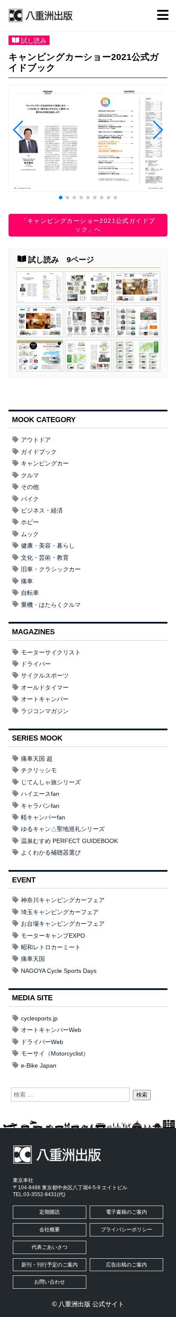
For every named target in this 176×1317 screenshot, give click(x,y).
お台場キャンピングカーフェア (63, 923)
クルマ (30, 475)
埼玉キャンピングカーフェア (60, 912)
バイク (30, 498)
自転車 (30, 592)
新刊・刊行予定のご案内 (49, 1265)
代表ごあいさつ (49, 1247)
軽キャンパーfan (43, 817)
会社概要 (49, 1230)
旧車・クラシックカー (51, 569)
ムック (30, 534)
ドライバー (36, 663)
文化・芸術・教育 (45, 557)
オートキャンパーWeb (51, 1029)
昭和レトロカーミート (51, 947)
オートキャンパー (45, 699)
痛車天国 (33, 958)
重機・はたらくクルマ (51, 604)
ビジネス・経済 (42, 510)
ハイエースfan (40, 793)
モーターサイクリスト (51, 652)
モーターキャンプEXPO (53, 935)
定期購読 (49, 1212)
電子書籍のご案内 (126, 1212)
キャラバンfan (40, 805)
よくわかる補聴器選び (51, 852)
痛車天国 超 (37, 758)
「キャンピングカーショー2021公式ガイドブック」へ (88, 225)
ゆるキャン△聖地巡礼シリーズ (63, 828)
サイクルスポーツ (45, 675)
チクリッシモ (39, 770)
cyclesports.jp (39, 1018)
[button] (60, 197)
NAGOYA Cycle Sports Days (59, 970)
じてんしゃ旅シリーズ (51, 782)
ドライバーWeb (42, 1041)
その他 (30, 486)
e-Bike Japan (38, 1065)
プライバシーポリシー (126, 1230)
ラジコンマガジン (45, 711)
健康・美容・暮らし (48, 545)
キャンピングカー (45, 463)
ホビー (30, 522)
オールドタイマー (45, 687)
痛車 (27, 581)
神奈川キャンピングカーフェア (63, 900)
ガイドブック (39, 451)
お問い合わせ (49, 1282)
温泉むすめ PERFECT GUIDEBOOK (69, 840)
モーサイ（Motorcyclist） (55, 1053)
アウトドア (36, 439)
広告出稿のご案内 (126, 1265)
